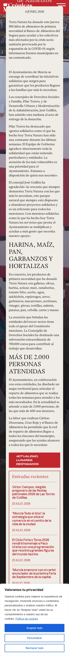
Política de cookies (26, 618)
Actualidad (27, 456)
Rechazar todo (34, 648)
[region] (34, 620)
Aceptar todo (34, 627)
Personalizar (34, 637)
